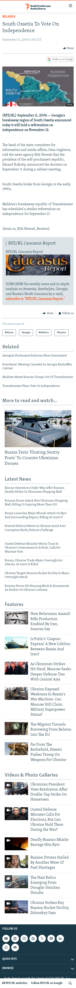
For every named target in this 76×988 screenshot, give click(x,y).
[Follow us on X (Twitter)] (42, 938)
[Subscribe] (15, 947)
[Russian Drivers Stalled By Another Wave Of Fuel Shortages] (16, 861)
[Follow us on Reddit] (15, 938)
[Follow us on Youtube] (6, 938)
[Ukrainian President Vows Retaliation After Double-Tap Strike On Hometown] (16, 788)
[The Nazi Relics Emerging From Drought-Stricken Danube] (16, 881)
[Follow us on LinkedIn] (60, 938)
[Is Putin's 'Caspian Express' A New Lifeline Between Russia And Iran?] (16, 643)
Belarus (8, 17)
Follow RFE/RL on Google (47, 983)
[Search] (70, 983)
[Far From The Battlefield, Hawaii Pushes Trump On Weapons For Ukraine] (16, 748)
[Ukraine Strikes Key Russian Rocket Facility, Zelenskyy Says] (16, 906)
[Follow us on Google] (33, 938)
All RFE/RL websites (14, 983)
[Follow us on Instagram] (24, 938)
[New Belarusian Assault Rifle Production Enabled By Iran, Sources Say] (16, 617)
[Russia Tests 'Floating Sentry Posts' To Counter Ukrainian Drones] (38, 428)
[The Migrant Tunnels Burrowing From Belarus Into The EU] (16, 728)
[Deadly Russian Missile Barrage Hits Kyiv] (16, 843)
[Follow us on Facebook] (51, 938)
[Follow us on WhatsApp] (6, 947)
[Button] (68, 48)
